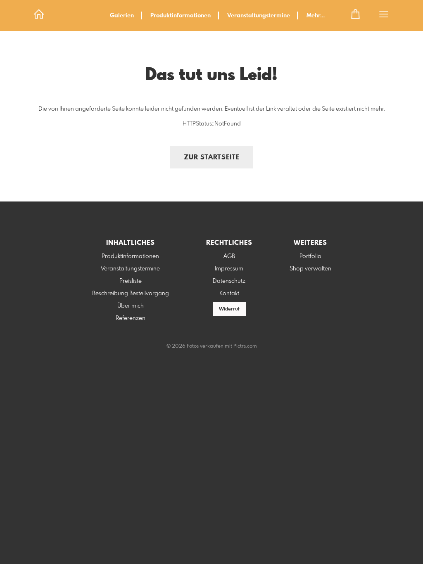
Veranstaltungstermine (258, 16)
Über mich (130, 306)
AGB (229, 256)
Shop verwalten (310, 269)
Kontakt (229, 293)
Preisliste (130, 281)
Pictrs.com (245, 346)
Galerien (122, 16)
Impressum (229, 269)
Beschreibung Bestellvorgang (130, 293)
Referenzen (130, 318)
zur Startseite (212, 157)
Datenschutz (229, 281)
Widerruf (229, 309)
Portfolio (310, 256)
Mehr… (316, 16)
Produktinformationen (180, 16)
